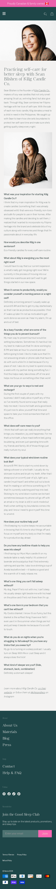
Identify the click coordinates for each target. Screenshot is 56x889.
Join (45, 833)
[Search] (45, 13)
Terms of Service (8, 855)
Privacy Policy (21, 855)
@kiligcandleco (37, 692)
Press (6, 745)
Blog (5, 738)
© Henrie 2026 (7, 871)
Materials (9, 732)
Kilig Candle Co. (42, 90)
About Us (9, 725)
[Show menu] (4, 13)
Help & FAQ (11, 773)
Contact (8, 766)
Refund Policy (7, 860)
